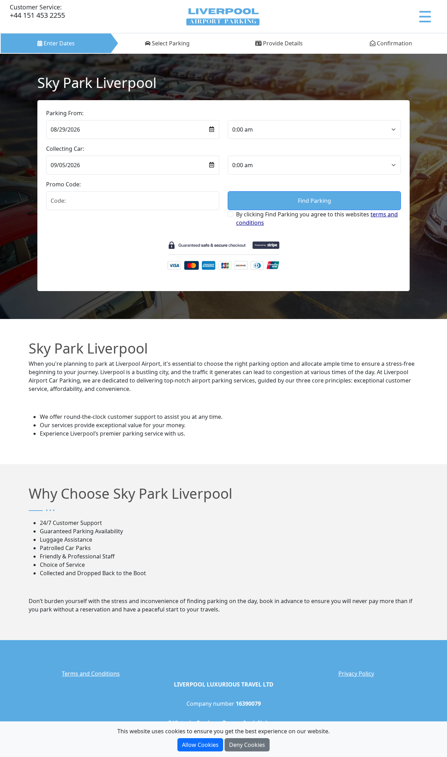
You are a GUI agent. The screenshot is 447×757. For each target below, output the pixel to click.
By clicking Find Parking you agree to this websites (317, 218)
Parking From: (64, 113)
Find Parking (314, 201)
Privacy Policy (356, 673)
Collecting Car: (65, 149)
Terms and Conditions (91, 673)
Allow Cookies (200, 745)
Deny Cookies (247, 745)
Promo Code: (63, 184)
